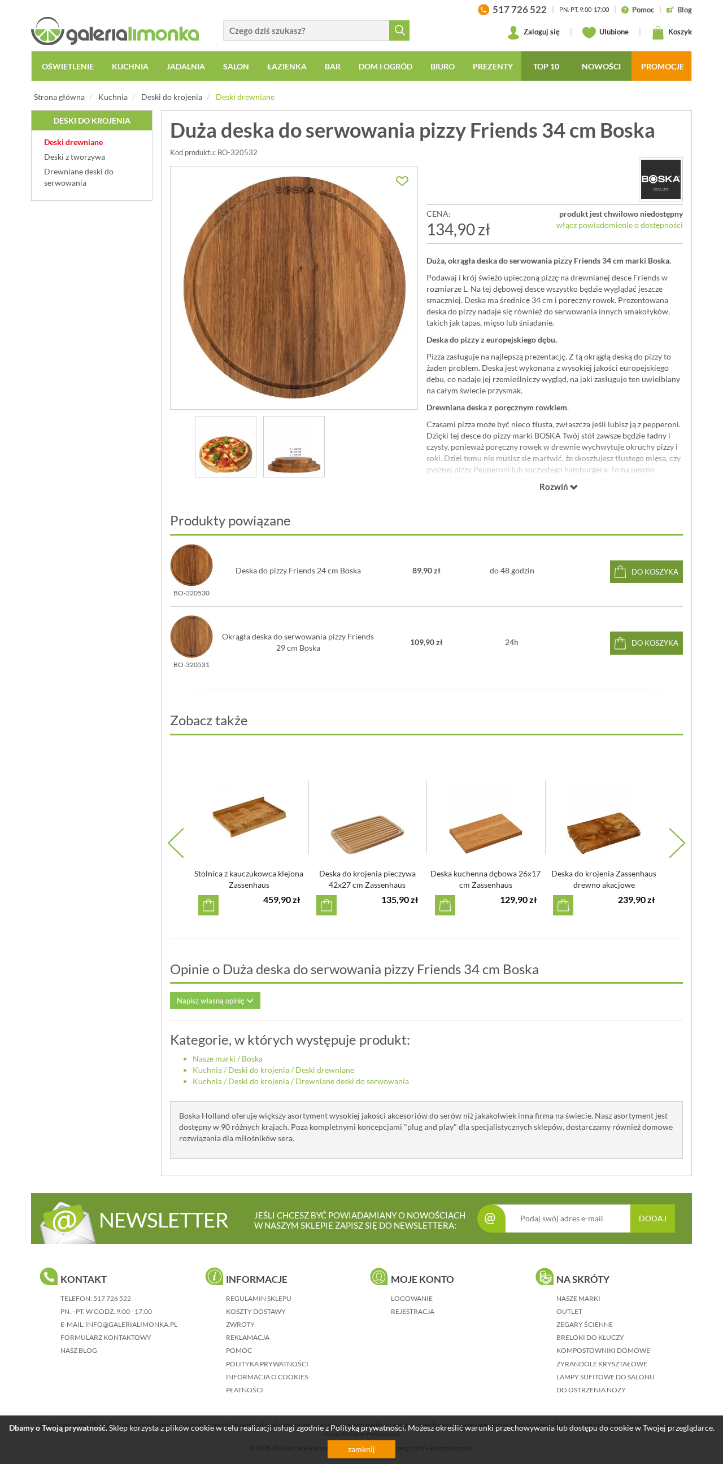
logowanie (412, 1298)
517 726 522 (112, 1298)
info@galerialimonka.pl (131, 1324)
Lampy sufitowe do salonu (605, 1377)
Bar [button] (333, 66)
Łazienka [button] (287, 66)
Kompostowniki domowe (603, 1350)
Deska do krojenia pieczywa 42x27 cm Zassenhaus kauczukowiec (367, 885)
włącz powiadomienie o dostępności (619, 225)
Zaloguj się (541, 31)
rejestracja (412, 1311)
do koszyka (654, 571)
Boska (252, 1058)
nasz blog (78, 1350)
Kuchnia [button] (130, 66)
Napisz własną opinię (211, 1000)
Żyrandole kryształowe (601, 1364)
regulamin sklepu (258, 1298)
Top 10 (546, 66)
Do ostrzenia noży (591, 1390)
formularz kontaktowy (105, 1337)
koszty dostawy (256, 1311)
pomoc (239, 1350)
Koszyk (679, 31)
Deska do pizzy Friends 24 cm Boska (298, 570)
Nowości (601, 66)
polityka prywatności (267, 1364)
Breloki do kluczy (590, 1337)
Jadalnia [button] (186, 66)
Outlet (569, 1311)
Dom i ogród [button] (385, 66)
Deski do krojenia (171, 97)
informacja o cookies (267, 1377)
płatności (244, 1390)
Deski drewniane (245, 97)
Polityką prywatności (367, 1427)
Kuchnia (113, 97)
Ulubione (613, 31)
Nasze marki (214, 1058)
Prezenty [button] (493, 66)
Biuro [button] (442, 66)
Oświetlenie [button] (68, 66)
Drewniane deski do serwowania (352, 1081)
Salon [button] (236, 66)
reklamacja (247, 1337)
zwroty (240, 1324)
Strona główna (59, 97)
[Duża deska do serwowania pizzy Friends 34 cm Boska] (294, 288)
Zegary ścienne (584, 1324)
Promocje (662, 66)
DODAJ (653, 1218)
